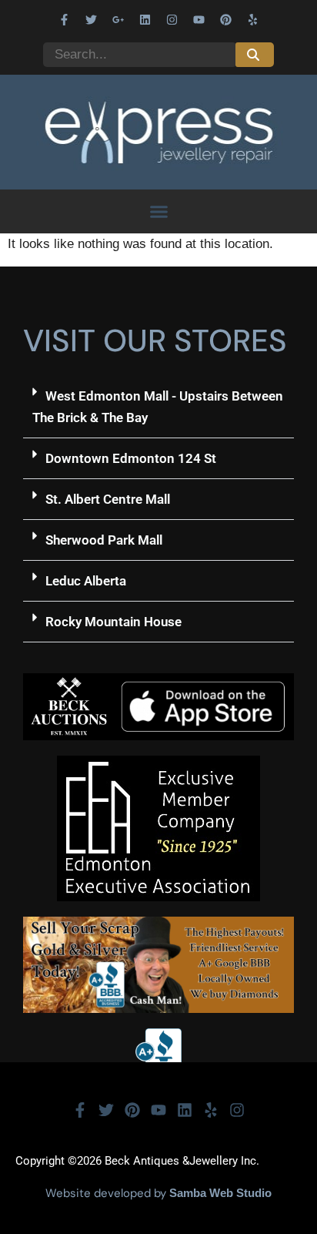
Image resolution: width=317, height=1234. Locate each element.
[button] (158, 211)
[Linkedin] (145, 19)
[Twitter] (91, 19)
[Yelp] (253, 19)
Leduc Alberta (85, 580)
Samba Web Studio (220, 1192)
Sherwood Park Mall (103, 540)
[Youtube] (199, 19)
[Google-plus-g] (118, 19)
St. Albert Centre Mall (107, 499)
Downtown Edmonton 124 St (130, 458)
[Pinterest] (226, 19)
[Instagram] (172, 19)
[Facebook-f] (64, 19)
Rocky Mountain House (113, 621)
